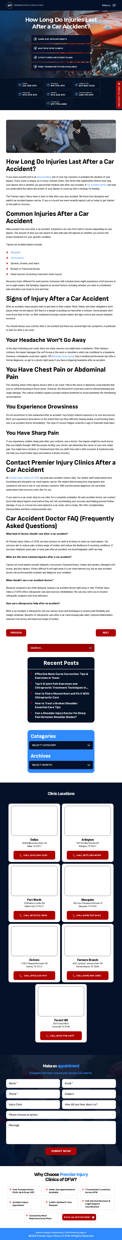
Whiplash (16, 252)
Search (90, 648)
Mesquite (26, 93)
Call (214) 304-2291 (35, 855)
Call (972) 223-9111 (35, 975)
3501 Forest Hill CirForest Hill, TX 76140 (61, 1025)
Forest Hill (55, 102)
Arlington (54, 83)
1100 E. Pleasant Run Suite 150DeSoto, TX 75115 (34, 965)
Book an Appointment (77, 1217)
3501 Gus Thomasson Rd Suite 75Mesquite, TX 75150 (87, 905)
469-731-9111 (86, 95)
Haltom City (84, 83)
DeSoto (54, 93)
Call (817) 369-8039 (88, 855)
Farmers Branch (85, 93)
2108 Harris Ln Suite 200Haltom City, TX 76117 (34, 905)
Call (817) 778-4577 (62, 1035)
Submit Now (61, 1151)
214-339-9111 (29, 85)
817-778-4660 (59, 104)
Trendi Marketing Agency (75, 1232)
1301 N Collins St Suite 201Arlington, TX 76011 (87, 845)
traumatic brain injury (63, 356)
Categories (43, 736)
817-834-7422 (87, 85)
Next (106, 632)
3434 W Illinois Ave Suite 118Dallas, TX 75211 (34, 845)
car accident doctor (97, 185)
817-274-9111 (58, 85)
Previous (16, 632)
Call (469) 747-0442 (88, 915)
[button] (109, 5)
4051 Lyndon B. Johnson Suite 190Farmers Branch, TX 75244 (88, 965)
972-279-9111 (29, 95)
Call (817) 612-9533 (35, 915)
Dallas (25, 83)
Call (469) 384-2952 (88, 975)
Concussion (17, 258)
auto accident (44, 177)
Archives (40, 756)
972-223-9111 (58, 95)
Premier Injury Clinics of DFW (24, 478)
